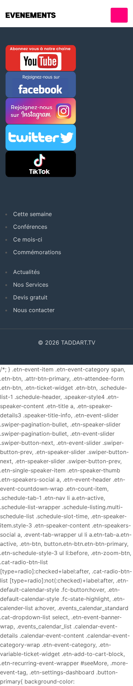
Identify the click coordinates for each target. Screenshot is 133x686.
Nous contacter (34, 310)
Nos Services (30, 284)
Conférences (30, 226)
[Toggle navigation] (119, 15)
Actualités (26, 271)
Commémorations (37, 252)
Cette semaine (32, 213)
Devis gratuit (30, 297)
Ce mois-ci (27, 239)
